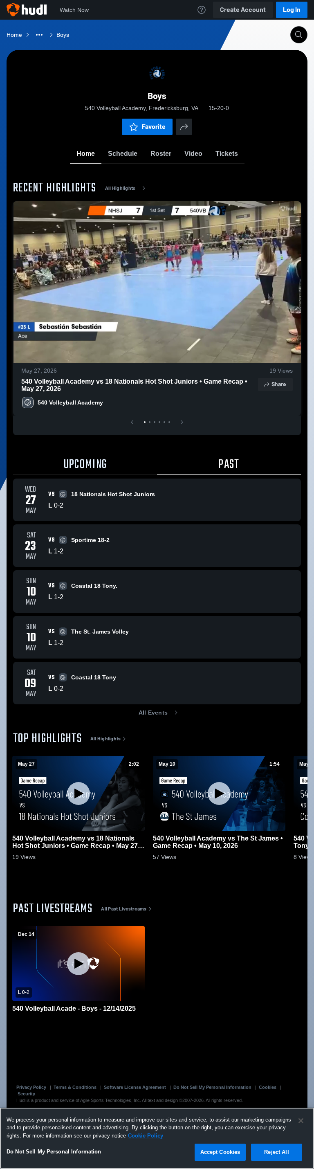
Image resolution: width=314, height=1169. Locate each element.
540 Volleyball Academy (70, 402)
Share (278, 384)
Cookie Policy (145, 1136)
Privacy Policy (31, 1087)
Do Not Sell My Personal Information (212, 1087)
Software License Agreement (135, 1087)
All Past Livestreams (123, 909)
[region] (157, 1138)
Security (26, 1093)
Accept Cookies (220, 1152)
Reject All (276, 1152)
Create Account (243, 9)
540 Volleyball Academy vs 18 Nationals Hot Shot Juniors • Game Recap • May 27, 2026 (134, 385)
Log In (292, 9)
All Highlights (120, 188)
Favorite (154, 126)
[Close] (301, 1121)
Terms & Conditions (75, 1087)
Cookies (267, 1087)
